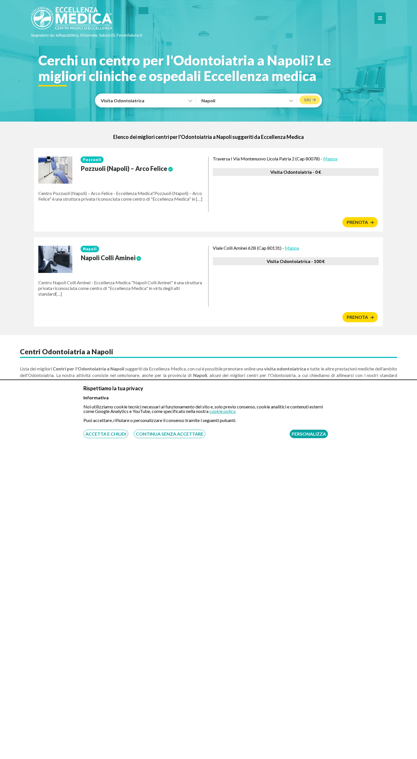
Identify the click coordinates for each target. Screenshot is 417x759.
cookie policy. (222, 411)
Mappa (330, 158)
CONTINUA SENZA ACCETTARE (169, 433)
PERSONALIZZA (309, 433)
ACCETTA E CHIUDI (105, 433)
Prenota (358, 222)
